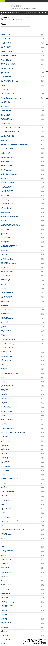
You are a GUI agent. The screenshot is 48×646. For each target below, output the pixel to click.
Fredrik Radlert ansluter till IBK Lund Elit (6, 567)
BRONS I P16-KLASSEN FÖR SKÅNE (5, 169)
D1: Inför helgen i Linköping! (4, 610)
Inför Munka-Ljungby (3, 547)
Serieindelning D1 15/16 (4, 632)
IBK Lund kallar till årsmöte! (4, 304)
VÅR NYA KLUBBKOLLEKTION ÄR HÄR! (5, 297)
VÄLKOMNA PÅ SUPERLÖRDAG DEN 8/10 (6, 72)
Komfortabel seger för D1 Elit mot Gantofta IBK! (6, 365)
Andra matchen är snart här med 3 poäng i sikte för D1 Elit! (8, 378)
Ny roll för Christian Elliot (4, 423)
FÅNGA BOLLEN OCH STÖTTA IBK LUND (5, 153)
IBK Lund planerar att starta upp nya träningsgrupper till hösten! (8, 416)
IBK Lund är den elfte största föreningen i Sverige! (7, 411)
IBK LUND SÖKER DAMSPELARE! (5, 589)
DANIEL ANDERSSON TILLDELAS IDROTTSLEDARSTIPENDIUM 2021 (9, 122)
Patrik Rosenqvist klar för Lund (4, 326)
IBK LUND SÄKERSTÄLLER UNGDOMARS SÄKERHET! (7, 253)
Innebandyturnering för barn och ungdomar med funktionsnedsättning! (9, 478)
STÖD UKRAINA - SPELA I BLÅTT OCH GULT (6, 94)
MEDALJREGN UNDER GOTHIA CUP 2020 (6, 166)
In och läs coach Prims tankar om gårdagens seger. (7, 550)
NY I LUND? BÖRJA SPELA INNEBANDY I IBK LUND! (7, 347)
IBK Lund (2, 1)
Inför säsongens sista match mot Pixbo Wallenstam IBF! (7, 469)
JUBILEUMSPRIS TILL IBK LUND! (5, 262)
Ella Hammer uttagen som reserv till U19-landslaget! (7, 605)
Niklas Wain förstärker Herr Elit (4, 543)
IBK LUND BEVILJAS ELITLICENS (5, 183)
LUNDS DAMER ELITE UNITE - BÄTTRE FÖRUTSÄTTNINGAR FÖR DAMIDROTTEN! (10, 225)
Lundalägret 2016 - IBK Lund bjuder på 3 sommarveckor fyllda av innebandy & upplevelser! (12, 560)
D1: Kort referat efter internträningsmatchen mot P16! (7, 602)
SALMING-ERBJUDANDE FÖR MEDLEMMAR (6, 178)
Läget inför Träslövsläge (4, 495)
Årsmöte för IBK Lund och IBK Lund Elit (5, 33)
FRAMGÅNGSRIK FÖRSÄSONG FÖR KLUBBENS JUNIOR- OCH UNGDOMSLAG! (10, 224)
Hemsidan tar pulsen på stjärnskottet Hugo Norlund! (7, 292)
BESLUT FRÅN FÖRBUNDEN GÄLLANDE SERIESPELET (7, 126)
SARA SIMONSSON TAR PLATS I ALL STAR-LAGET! (7, 271)
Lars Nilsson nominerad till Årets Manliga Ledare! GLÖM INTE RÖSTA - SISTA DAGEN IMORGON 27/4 (13, 432)
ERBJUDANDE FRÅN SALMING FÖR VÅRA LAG (6, 173)
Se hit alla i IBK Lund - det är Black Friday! (6, 283)
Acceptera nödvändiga (37, 643)
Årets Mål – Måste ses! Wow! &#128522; (6, 46)
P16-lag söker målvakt (3, 381)
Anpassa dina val (25, 643)
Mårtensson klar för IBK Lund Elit (5, 288)
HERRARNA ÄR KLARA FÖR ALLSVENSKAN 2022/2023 (7, 93)
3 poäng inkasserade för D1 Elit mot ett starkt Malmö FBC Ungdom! (9, 372)
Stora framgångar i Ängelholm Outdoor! (5, 406)
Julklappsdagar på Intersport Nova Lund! (6, 280)
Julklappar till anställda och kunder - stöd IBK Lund (7, 179)
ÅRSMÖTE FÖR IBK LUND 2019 (4, 199)
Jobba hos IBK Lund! (3, 293)
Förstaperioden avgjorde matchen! (5, 475)
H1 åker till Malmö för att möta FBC (5, 613)
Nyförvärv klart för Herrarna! (4, 635)
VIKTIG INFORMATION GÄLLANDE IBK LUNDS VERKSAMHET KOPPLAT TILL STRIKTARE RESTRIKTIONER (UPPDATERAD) (15, 144)
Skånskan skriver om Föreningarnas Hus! (6, 414)
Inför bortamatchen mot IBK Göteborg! (5, 471)
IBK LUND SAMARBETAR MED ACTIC (5, 107)
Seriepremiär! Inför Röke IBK (4, 390)
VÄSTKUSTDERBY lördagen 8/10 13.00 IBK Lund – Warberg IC (8, 73)
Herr (9, 1)
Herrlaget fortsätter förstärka (4, 630)
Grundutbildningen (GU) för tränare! (5, 593)
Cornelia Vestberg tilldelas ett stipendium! (6, 437)
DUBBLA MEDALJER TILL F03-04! (5, 267)
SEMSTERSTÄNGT (3, 85)
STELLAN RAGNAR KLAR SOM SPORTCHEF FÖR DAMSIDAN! (8, 339)
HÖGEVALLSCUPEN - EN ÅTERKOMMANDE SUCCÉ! (7, 259)
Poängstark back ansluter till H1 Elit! (5, 313)
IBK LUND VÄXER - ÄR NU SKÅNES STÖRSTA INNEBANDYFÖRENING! (9, 266)
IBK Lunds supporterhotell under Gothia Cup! (6, 296)
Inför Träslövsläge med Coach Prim (5, 563)
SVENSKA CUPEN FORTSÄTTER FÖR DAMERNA (6, 77)
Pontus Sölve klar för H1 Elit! (4, 317)
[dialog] (34, 641)
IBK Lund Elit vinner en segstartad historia (6, 522)
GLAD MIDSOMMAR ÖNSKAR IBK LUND (5, 118)
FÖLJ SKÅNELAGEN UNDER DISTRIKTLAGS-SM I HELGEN (7, 105)
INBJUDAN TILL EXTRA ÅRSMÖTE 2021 (5, 114)
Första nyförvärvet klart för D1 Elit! (5, 431)
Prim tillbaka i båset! (3, 284)
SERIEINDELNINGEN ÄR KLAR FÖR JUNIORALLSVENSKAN (8, 200)
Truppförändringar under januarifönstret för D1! (6, 488)
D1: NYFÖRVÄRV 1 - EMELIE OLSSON (5, 636)
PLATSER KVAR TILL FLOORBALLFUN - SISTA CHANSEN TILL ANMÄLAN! (9, 373)
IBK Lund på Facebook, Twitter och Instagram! (6, 457)
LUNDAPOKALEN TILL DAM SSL (4, 140)
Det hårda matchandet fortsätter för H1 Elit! (6, 622)
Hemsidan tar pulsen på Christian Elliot (5, 623)
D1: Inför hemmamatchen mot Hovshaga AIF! (6, 577)
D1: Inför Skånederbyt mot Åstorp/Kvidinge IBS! (6, 558)
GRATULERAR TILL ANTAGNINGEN (5, 115)
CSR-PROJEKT (38, 1)
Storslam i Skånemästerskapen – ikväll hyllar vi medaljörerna (8, 39)
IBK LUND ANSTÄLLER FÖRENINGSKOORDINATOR (7, 190)
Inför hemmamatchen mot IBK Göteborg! (6, 541)
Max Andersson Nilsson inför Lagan (5, 458)
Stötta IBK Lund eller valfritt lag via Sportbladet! (7, 249)
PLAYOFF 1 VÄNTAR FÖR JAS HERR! (5, 255)
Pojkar (17, 1)
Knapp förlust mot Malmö (4, 609)
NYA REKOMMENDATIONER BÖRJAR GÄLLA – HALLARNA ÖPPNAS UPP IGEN (10, 131)
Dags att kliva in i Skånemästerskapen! (5, 521)
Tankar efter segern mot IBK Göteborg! (5, 537)
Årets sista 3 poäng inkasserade (5, 516)
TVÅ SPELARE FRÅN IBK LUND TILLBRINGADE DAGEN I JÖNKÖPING (9, 174)
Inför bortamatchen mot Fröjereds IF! (5, 500)
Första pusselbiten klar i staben (5, 450)
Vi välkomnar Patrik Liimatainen (4, 436)
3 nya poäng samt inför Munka (4, 479)
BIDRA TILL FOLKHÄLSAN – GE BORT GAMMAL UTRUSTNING (8, 139)
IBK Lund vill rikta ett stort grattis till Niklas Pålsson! (7, 321)
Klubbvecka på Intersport (4, 606)
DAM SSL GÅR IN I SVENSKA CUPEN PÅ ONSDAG (7, 80)
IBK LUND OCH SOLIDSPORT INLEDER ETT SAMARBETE (7, 148)
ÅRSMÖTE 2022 (3, 84)
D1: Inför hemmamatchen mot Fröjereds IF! (6, 572)
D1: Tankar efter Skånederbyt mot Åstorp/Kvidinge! (7, 554)
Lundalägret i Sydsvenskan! (7, 17)
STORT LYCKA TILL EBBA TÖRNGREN (5, 149)
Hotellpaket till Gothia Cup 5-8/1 (5, 377)
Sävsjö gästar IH (3, 364)
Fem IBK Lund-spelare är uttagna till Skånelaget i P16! (7, 361)
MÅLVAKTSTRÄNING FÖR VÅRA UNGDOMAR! (6, 251)
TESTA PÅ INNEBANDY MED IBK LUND (5, 38)
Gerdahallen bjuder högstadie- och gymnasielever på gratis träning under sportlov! (11, 344)
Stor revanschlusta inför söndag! (5, 496)
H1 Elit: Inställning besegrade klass (5, 474)
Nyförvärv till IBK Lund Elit (4, 335)
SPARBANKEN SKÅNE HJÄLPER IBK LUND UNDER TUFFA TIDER (8, 143)
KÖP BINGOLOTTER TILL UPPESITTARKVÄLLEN (6, 102)
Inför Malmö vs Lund (3, 513)
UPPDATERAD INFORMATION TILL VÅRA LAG (6, 162)
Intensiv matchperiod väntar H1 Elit (5, 348)
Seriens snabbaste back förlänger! (5, 449)
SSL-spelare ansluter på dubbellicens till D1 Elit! (6, 360)
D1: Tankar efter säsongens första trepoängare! (6, 568)
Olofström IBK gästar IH (4, 588)
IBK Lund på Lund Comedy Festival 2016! (6, 407)
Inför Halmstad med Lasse (4, 533)
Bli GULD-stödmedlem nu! (4, 601)
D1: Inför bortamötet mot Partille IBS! (5, 564)
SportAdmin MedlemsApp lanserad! (5, 241)
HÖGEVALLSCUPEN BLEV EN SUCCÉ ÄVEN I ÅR (6, 208)
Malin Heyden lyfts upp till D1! (4, 512)
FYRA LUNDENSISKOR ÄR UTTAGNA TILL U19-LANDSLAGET (8, 71)
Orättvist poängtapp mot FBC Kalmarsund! (6, 508)
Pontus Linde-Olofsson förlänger (5, 325)
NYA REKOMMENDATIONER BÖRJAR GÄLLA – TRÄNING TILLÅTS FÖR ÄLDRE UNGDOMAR (11, 127)
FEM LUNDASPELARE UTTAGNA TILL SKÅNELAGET (7, 221)
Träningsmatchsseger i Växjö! (4, 386)
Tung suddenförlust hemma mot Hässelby (6, 43)
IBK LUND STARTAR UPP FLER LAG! (5, 232)
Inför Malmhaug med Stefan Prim (5, 486)
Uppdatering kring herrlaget (4, 289)
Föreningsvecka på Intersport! (4, 394)
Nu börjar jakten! (3, 462)
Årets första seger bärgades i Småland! (5, 503)
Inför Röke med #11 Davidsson (4, 539)
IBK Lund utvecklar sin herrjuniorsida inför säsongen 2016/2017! (8, 491)
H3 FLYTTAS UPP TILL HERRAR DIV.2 (5, 160)
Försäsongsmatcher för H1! (4, 626)
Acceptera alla (43, 643)
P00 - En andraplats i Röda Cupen (5, 487)
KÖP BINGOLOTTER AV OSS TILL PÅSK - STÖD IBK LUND (7, 157)
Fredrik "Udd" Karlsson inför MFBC (5, 581)
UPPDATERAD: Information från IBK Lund (6, 42)
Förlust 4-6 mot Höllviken (4, 618)
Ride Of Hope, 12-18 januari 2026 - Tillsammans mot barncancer (8, 35)
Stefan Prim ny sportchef (4, 352)
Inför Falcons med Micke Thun (4, 551)
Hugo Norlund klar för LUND (4, 323)
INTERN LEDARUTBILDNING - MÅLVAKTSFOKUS (6, 123)
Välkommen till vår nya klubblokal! (5, 619)
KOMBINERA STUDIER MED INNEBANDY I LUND (6, 51)
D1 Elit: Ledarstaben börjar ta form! (5, 445)
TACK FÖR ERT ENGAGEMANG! (4, 220)
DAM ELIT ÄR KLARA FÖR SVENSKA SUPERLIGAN (7, 161)
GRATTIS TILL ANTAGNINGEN (4, 97)
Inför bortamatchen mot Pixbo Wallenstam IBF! (6, 534)
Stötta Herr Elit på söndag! (4, 368)
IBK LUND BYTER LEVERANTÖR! (4, 305)
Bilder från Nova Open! (3, 300)
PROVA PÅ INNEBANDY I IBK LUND (5, 47)
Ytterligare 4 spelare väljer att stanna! (5, 441)
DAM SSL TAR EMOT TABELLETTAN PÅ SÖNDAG (6, 67)
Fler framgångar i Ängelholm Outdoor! (5, 403)
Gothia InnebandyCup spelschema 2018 (5, 276)
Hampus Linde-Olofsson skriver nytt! (5, 322)
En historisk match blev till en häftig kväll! (6, 395)
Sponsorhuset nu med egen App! (5, 233)
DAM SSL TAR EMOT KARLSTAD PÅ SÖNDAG (6, 59)
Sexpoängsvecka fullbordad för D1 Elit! (5, 369)
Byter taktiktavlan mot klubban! (4, 467)
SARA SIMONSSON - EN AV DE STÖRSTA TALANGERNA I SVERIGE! (9, 263)
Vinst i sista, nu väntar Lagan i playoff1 (5, 466)
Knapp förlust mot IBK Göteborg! (5, 470)
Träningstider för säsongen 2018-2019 (5, 228)
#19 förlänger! (2, 448)
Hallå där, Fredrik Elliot (3, 615)
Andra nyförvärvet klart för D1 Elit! (5, 427)
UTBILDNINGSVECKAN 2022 (4, 89)
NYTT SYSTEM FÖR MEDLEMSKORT (5, 187)
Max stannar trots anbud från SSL (5, 433)
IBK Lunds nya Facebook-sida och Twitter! (6, 627)
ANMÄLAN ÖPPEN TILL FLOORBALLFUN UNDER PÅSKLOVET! (8, 338)
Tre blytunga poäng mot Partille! (5, 492)
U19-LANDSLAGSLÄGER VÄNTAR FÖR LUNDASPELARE (7, 119)
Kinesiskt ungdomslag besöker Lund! (5, 398)
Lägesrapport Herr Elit (3, 542)
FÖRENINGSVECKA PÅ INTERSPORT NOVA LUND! (7, 301)
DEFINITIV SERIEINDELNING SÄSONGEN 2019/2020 (7, 203)
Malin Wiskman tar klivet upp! (4, 389)
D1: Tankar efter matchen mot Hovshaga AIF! (6, 575)
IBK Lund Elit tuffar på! (3, 538)
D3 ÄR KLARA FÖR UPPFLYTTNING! (5, 465)
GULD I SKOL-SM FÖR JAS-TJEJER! (5, 254)
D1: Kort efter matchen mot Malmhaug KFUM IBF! (7, 614)
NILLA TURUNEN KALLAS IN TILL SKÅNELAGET (6, 106)
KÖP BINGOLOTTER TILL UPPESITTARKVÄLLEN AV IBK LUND (8, 68)
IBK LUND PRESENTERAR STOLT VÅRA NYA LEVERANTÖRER (8, 156)
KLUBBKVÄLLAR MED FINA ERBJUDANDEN (6, 110)
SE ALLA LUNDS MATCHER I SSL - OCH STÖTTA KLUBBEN (8, 111)
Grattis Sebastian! (3, 525)
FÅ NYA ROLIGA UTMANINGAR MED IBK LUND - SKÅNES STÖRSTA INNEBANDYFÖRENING (11, 88)
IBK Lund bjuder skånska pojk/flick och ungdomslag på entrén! (8, 55)
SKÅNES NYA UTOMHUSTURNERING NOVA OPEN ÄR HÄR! (8, 309)
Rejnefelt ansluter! (3, 334)
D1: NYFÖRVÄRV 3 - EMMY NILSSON (5, 639)
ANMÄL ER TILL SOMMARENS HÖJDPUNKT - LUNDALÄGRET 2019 (9, 211)
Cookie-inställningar (3, 643)
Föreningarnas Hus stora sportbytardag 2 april (6, 453)
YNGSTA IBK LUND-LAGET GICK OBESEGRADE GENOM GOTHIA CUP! (9, 270)
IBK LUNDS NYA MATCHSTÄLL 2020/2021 (6, 152)
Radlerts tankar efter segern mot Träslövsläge (6, 559)
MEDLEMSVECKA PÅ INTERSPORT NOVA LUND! (6, 258)
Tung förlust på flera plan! (4, 483)
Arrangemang (32, 1)
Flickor (13, 1)
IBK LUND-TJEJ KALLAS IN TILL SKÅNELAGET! (6, 275)
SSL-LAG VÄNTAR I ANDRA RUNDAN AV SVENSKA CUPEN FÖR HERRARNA (9, 81)
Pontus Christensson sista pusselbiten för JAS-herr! (7, 318)
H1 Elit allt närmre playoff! (4, 499)
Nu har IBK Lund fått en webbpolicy (5, 242)
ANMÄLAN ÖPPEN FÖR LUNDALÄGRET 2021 (6, 128)
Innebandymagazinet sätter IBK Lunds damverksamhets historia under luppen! (10, 376)
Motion (21, 1)
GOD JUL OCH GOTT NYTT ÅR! (4, 215)
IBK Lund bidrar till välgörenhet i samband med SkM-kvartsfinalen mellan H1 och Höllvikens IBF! (12, 529)
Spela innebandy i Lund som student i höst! (6, 399)
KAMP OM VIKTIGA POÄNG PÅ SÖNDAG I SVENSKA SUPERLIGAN (8, 64)
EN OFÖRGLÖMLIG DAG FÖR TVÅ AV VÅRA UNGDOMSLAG (8, 63)
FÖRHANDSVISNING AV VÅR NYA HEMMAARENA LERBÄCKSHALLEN (9, 177)
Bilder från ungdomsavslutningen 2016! (5, 420)
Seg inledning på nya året (4, 509)
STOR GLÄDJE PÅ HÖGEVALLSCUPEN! (5, 342)
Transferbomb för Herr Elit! (4, 314)
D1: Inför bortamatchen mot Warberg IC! (5, 546)
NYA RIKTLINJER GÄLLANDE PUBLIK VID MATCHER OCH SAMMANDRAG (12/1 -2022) (11, 98)
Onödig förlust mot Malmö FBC (4, 580)
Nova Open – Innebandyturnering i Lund (5, 250)
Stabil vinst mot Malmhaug (4, 555)
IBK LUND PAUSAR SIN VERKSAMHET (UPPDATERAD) (7, 135)
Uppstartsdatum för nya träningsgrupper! (6, 397)
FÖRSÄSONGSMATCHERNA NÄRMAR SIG (6, 194)
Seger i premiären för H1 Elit (4, 592)
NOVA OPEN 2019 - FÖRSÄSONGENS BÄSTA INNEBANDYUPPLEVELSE (9, 198)
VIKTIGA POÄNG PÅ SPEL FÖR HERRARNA (6, 60)
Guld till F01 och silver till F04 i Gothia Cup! (6, 272)
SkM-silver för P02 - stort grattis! (5, 454)
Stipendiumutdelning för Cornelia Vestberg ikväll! (7, 419)
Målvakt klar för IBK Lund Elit (4, 327)
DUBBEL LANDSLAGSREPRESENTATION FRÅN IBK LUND (7, 204)
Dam (6, 1)
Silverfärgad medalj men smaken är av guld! (6, 393)
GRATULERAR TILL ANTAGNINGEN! (5, 229)
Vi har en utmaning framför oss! (4, 526)
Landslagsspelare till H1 (4, 598)
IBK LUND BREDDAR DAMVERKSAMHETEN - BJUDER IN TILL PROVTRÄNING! (10, 245)
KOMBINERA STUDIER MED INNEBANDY (5, 34)
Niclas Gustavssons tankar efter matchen (6, 584)
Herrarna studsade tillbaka (4, 504)
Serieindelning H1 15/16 (4, 631)
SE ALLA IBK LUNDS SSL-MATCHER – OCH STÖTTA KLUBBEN (8, 145)
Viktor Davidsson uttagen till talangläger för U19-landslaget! (8, 428)
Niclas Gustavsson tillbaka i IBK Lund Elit (6, 351)
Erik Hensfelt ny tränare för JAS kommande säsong (7, 343)
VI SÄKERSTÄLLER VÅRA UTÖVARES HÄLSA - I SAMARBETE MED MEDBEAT (10, 50)
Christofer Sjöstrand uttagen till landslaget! (6, 611)
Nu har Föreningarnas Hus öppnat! (5, 571)
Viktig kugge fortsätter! (4, 424)
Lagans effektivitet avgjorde (4, 576)
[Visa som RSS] (31, 17)
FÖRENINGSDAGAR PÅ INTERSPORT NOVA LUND (7, 165)
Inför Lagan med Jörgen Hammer (5, 461)
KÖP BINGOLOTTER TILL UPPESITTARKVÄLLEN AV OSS (7, 136)
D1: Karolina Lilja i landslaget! (4, 597)
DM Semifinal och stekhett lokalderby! (5, 54)
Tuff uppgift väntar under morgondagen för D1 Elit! (7, 382)
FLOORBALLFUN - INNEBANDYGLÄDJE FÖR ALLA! (7, 385)
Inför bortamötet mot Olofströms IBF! (5, 517)
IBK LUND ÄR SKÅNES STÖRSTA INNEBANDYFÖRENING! (7, 306)
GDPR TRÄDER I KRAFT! (4, 238)
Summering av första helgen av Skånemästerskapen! (7, 246)
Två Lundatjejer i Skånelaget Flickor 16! (5, 287)
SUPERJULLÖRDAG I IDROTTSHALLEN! (5, 279)
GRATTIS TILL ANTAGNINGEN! (4, 217)
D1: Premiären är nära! (3, 594)
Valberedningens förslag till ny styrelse (5, 237)
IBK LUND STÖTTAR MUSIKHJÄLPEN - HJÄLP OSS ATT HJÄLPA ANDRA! (9, 216)
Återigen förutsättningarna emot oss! (5, 482)
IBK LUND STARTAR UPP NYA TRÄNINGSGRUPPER (7, 186)
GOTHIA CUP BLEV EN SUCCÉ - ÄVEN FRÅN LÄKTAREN (7, 56)
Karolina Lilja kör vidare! (4, 415)
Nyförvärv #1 (2, 440)
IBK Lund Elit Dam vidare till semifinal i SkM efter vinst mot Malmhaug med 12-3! (10, 520)
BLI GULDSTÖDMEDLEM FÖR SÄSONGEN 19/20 (6, 191)
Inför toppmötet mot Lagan (4, 505)
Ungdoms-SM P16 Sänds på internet (5, 212)
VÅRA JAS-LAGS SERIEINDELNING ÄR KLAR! (6, 234)
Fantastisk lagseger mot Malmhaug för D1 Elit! (6, 356)
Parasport (26, 1)
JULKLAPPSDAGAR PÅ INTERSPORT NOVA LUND (7, 170)
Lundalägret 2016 (3, 444)
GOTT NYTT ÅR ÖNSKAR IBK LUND (5, 132)
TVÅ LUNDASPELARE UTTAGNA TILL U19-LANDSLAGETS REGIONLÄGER (9, 182)
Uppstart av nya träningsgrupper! (5, 310)
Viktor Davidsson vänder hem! (4, 331)
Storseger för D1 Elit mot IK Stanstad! (5, 355)
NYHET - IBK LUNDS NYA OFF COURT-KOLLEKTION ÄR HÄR (8, 101)
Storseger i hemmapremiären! (4, 585)
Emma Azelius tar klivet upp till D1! (5, 530)
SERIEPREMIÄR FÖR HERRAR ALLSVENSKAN (6, 76)
